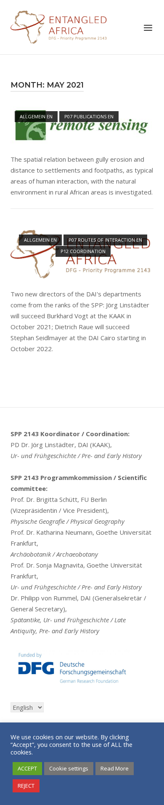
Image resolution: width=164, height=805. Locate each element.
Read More (115, 768)
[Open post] (82, 125)
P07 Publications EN (89, 116)
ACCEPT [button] (27, 768)
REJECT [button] (26, 785)
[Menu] (148, 27)
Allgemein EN (36, 116)
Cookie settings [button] (68, 768)
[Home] (59, 26)
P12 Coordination (83, 251)
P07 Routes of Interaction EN (105, 240)
